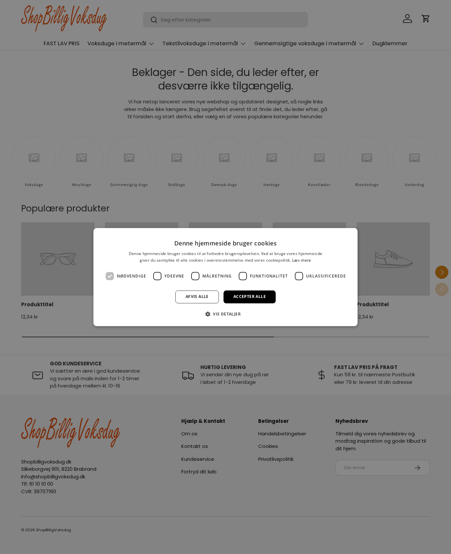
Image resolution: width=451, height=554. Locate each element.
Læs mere (301, 260)
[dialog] (225, 277)
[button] (225, 314)
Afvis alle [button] (197, 297)
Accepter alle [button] (249, 297)
